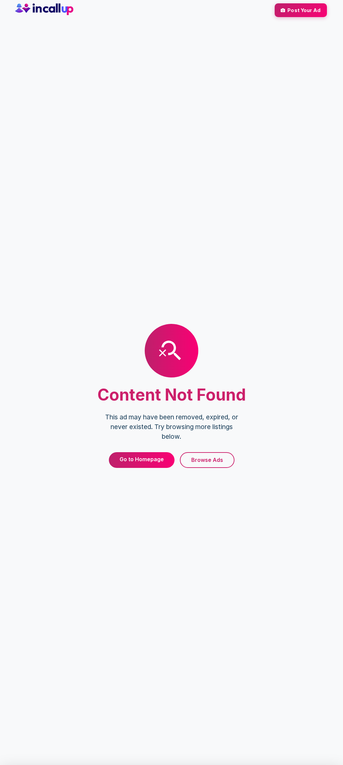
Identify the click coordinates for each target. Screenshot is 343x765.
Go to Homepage (142, 459)
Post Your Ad (304, 10)
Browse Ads (207, 460)
